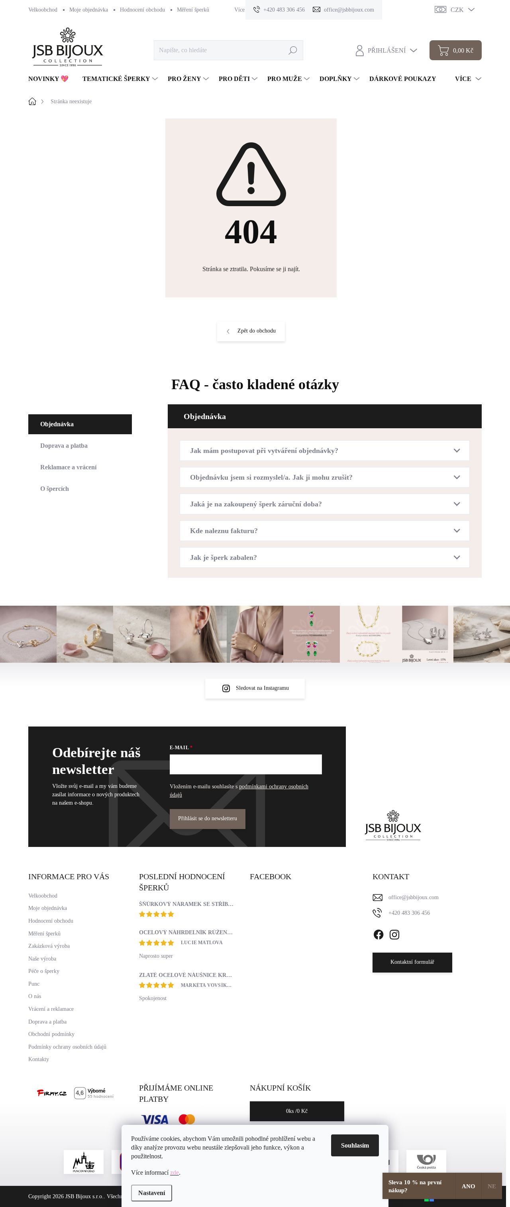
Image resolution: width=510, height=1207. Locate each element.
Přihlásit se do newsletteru (207, 818)
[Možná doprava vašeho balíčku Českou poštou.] (426, 1162)
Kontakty (38, 1059)
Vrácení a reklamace (51, 1009)
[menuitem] (51, 79)
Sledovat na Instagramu (262, 688)
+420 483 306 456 (409, 913)
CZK (457, 9)
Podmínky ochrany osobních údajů (67, 1047)
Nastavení (151, 1192)
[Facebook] (378, 933)
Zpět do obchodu (256, 331)
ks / (297, 1111)
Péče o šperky (43, 971)
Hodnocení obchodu (142, 10)
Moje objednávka (88, 10)
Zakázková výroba (49, 946)
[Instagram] (394, 933)
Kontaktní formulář (412, 962)
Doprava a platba (47, 1022)
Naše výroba (42, 959)
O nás (34, 996)
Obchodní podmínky (51, 1034)
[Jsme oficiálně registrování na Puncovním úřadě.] (84, 1162)
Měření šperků (193, 10)
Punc (33, 984)
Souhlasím (355, 1145)
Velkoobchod (42, 10)
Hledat (293, 50)
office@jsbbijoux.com (413, 897)
